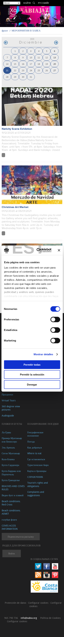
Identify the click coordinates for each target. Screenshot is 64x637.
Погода (31, 441)
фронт (5, 30)
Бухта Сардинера (10, 465)
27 (54, 70)
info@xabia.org (29, 617)
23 (23, 70)
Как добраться (34, 447)
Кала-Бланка (8, 459)
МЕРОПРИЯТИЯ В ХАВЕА (26, 30)
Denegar (32, 384)
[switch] (55, 319)
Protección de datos (16, 602)
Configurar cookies (38, 602)
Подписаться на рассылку (21, 536)
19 (46, 63)
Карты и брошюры (36, 471)
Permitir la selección (32, 374)
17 (31, 63)
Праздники (7, 394)
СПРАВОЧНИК (35, 477)
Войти (11, 553)
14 (7, 63)
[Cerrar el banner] (59, 250)
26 (46, 70)
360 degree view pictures (11, 408)
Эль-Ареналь (8, 447)
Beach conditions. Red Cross (11, 503)
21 (7, 70)
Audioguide (8, 415)
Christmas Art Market (15, 207)
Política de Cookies (50, 617)
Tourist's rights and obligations (37, 484)
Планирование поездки (43, 423)
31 (31, 76)
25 (39, 70)
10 (31, 57)
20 (54, 63)
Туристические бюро (38, 465)
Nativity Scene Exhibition (17, 129)
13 (54, 57)
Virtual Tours (9, 400)
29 (15, 76)
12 (46, 57)
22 (15, 70)
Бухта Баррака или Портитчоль (11, 472)
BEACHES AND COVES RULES (13, 487)
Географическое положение (35, 434)
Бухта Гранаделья (10, 480)
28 (7, 76)
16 (23, 63)
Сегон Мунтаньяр (11, 453)
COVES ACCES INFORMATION (10, 527)
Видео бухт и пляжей (13, 495)
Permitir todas (32, 364)
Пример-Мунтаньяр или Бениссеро (12, 440)
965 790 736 (11, 617)
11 (39, 57)
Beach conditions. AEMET (11, 512)
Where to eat (34, 453)
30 (23, 76)
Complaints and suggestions (35, 493)
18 (39, 63)
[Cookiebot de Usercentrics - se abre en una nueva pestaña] (38, 250)
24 (31, 70)
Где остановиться (36, 459)
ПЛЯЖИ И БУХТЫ (12, 423)
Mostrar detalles (43, 354)
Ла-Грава (6, 432)
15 (15, 63)
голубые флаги (9, 519)
